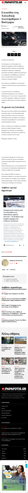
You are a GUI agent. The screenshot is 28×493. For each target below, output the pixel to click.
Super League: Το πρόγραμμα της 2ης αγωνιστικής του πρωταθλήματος (11, 306)
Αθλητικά (3, 303)
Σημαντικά (3, 297)
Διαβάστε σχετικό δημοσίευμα (12, 280)
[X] (12, 54)
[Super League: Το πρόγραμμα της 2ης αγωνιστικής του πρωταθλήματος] (7, 361)
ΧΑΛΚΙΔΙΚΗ (12, 269)
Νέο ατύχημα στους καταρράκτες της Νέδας (12, 293)
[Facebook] (8, 54)
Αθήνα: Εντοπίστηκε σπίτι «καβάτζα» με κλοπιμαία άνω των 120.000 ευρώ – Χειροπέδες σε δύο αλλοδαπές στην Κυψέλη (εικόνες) (13, 313)
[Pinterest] (15, 54)
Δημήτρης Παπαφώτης (21, 27)
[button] (26, 462)
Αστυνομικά (4, 8)
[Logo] (11, 2)
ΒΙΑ (7, 269)
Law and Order (8, 252)
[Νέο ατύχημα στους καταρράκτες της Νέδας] (7, 340)
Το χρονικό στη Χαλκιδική (11, 279)
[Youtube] (16, 263)
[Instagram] (12, 263)
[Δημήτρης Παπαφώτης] (5, 262)
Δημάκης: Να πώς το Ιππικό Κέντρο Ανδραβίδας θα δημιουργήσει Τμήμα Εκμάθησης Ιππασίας (13, 299)
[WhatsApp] (19, 54)
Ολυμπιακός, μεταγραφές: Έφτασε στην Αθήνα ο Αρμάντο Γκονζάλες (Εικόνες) (13, 320)
